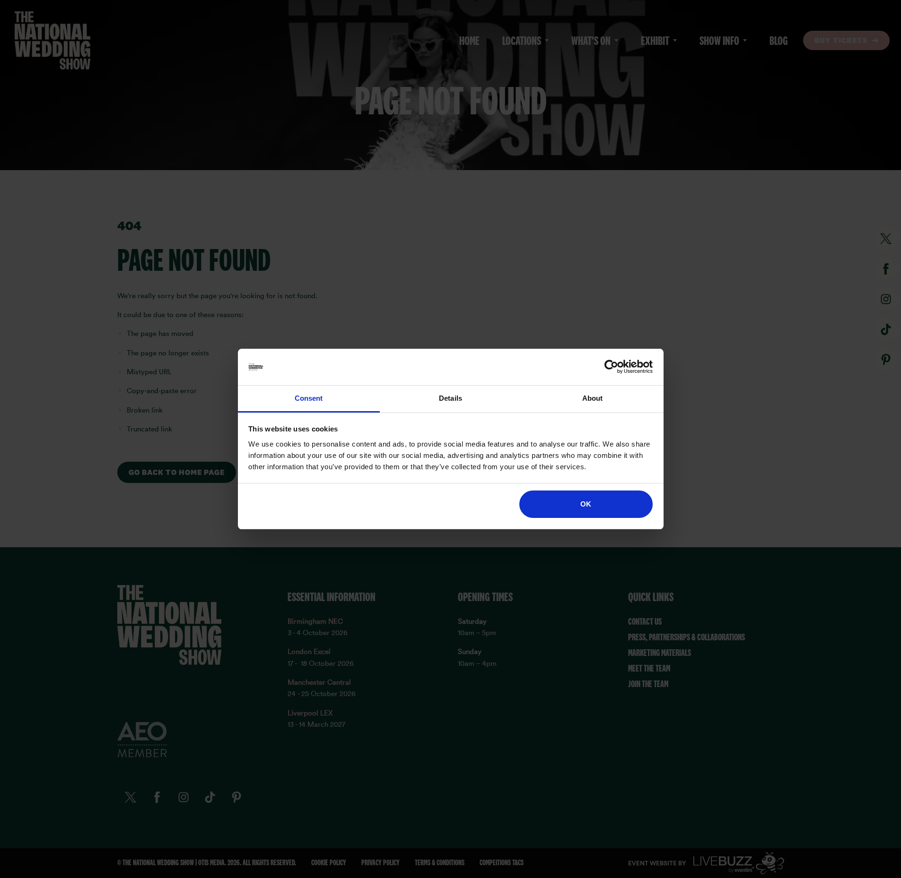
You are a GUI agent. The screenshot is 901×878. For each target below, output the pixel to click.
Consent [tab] (309, 398)
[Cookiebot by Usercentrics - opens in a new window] (611, 367)
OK (585, 504)
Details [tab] (450, 398)
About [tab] (592, 398)
